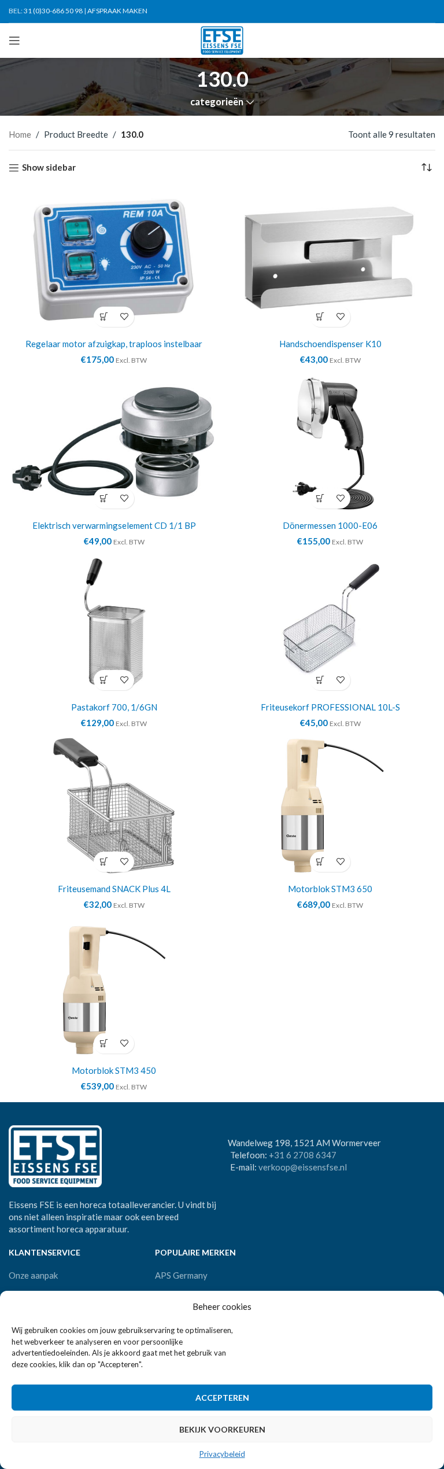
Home (20, 134)
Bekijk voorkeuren (222, 1429)
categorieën (216, 102)
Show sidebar (49, 168)
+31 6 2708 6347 (302, 1155)
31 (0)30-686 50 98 (53, 10)
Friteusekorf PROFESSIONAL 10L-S (330, 707)
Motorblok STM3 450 (114, 1070)
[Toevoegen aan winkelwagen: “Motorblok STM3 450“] (104, 1043)
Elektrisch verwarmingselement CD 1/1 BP (114, 525)
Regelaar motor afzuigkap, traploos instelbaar (113, 343)
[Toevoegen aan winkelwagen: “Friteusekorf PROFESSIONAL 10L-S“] (320, 680)
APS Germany (181, 1275)
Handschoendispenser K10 (330, 343)
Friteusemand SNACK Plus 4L (114, 888)
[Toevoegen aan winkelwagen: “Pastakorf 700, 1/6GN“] (104, 680)
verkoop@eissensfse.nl (302, 1167)
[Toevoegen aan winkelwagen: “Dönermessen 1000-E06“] (320, 498)
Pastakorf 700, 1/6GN (114, 707)
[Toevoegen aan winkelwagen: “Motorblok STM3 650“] (320, 862)
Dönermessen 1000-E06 (330, 525)
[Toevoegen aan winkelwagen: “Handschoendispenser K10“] (320, 317)
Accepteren (222, 1397)
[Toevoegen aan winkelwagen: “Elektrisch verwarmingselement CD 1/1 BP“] (104, 498)
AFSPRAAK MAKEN (117, 10)
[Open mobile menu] (14, 40)
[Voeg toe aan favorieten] (124, 317)
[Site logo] (222, 39)
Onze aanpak (33, 1275)
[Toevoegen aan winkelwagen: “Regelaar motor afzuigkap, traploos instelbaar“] (104, 317)
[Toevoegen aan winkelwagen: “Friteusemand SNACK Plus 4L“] (104, 862)
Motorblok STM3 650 (330, 888)
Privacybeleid (222, 1454)
